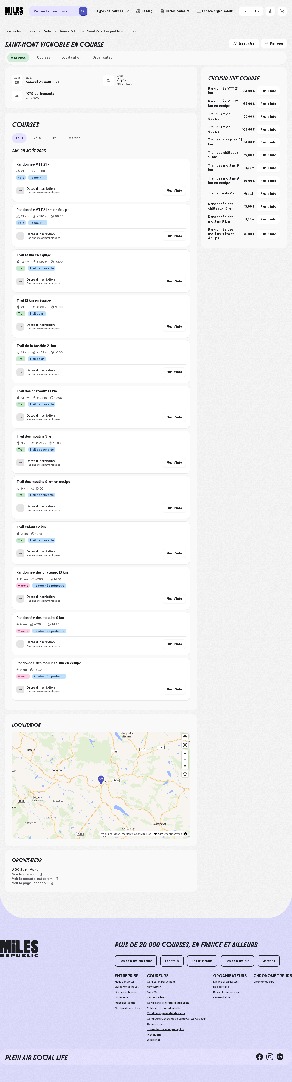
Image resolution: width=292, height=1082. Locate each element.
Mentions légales (125, 1002)
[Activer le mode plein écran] (185, 745)
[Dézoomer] (185, 760)
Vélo (47, 31)
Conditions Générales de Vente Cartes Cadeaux (176, 1018)
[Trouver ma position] (185, 737)
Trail (54, 138)
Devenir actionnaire (127, 992)
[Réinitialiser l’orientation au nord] (185, 766)
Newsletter (154, 986)
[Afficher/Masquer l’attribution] (185, 833)
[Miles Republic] (14, 11)
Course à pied (155, 1024)
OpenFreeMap (122, 834)
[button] (101, 785)
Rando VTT (69, 31)
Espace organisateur (226, 981)
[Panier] (282, 11)
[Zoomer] (185, 753)
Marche (75, 138)
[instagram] (271, 1057)
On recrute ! (122, 997)
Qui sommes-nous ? (127, 986)
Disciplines (153, 1039)
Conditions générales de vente (166, 1013)
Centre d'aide (221, 997)
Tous (19, 138)
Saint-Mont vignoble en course (111, 31)
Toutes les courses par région (165, 1029)
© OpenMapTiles (141, 834)
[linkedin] (282, 1057)
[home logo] (19, 948)
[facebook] (261, 1057)
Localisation (71, 57)
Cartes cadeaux (157, 997)
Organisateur (103, 57)
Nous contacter (124, 981)
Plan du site (154, 1034)
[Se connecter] (270, 11)
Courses (43, 57)
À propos (18, 57)
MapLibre (106, 834)
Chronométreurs (264, 981)
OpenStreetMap (173, 834)
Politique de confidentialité (164, 1008)
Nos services (221, 986)
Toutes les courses (20, 31)
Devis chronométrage (226, 992)
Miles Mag (153, 992)
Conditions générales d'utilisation (168, 1002)
